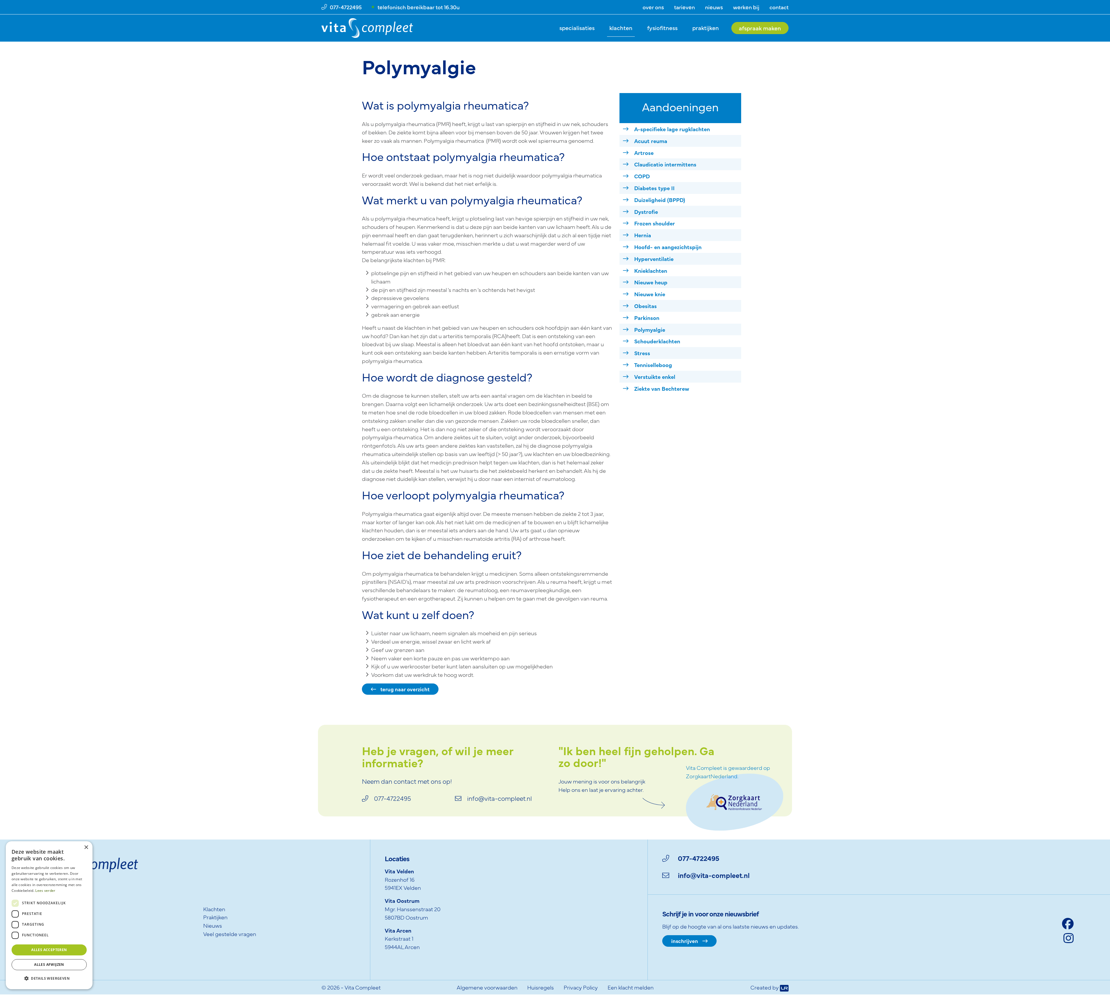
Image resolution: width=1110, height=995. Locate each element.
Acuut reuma (650, 140)
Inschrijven (684, 940)
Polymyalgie (649, 329)
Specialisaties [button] (577, 28)
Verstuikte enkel (654, 376)
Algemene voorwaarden (487, 987)
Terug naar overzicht (405, 689)
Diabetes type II (654, 188)
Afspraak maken (760, 28)
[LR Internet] (784, 987)
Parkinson (646, 317)
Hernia (642, 235)
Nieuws (714, 7)
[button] (49, 978)
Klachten (620, 28)
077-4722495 (698, 858)
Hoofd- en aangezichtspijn (668, 247)
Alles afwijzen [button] (49, 964)
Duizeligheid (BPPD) (659, 199)
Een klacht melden (631, 987)
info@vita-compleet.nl (714, 875)
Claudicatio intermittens (665, 164)
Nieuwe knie (649, 294)
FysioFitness (662, 28)
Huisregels (540, 987)
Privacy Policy (581, 987)
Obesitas (645, 306)
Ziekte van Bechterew (661, 388)
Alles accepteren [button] (49, 949)
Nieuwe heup (650, 282)
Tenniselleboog (653, 364)
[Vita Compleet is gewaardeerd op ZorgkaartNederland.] (734, 801)
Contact (779, 7)
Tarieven (684, 7)
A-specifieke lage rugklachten (672, 129)
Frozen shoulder (654, 223)
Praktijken (705, 28)
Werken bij (746, 7)
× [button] (86, 847)
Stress (642, 353)
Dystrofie (646, 211)
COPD (642, 176)
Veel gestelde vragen (229, 933)
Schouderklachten (657, 341)
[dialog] (49, 915)
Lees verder (45, 890)
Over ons (653, 7)
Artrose (644, 152)
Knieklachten (650, 270)
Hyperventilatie (654, 258)
